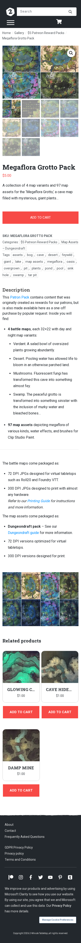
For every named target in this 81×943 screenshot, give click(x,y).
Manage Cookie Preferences (57, 920)
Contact (10, 831)
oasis (71, 262)
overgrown (12, 268)
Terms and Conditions (20, 859)
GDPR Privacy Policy (19, 847)
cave (40, 255)
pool (60, 268)
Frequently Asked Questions (25, 837)
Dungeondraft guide (23, 533)
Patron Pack (19, 297)
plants (36, 268)
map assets (34, 262)
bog (30, 255)
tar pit (32, 275)
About (9, 824)
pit (25, 268)
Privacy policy (14, 853)
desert (53, 255)
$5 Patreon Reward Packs (39, 242)
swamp (18, 275)
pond (48, 268)
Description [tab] (16, 290)
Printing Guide (38, 501)
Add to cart (40, 217)
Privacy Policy (61, 905)
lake (18, 262)
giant (7, 262)
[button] (71, 53)
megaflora (54, 262)
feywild (67, 255)
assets (18, 255)
